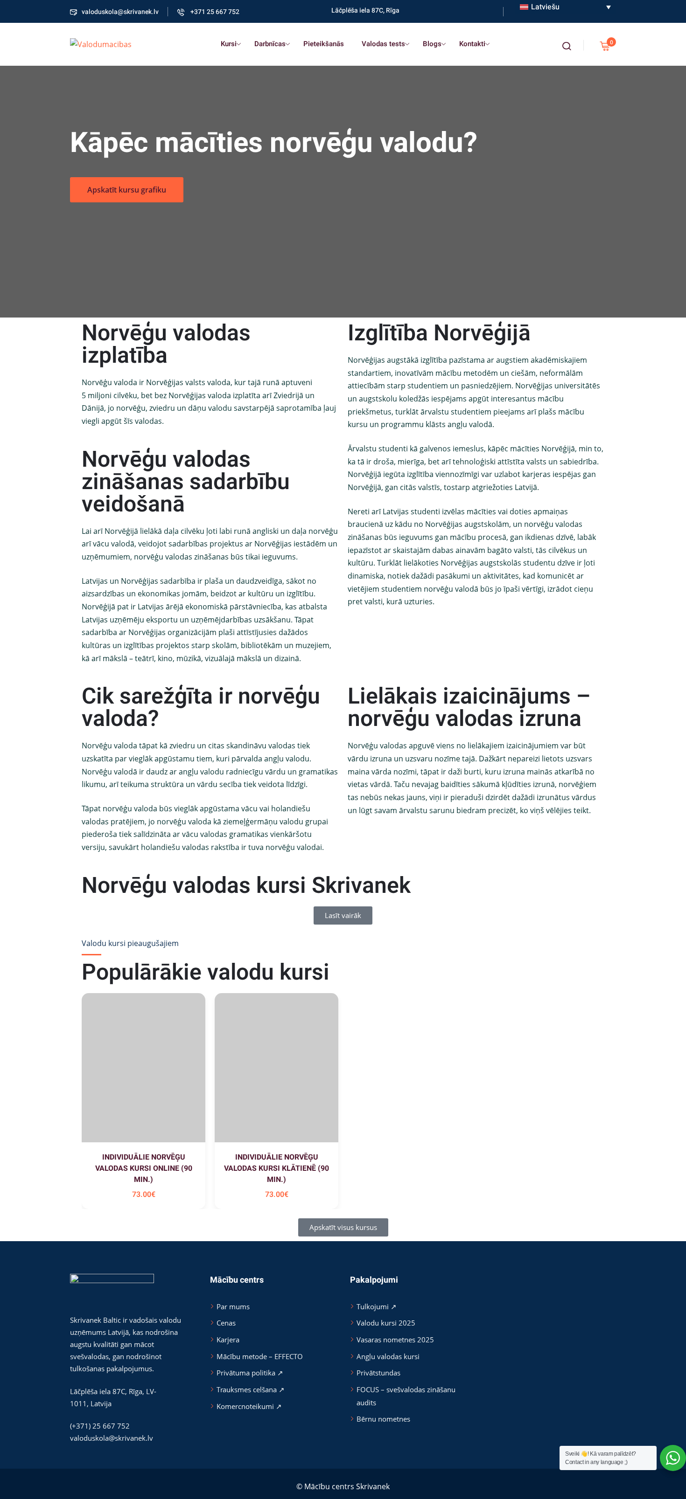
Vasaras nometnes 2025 (395, 1339)
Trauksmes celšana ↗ (251, 1389)
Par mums (233, 1306)
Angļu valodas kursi (388, 1356)
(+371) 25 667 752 (100, 1425)
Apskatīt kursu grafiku (126, 190)
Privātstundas (378, 1372)
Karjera (228, 1339)
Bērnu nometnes (383, 1418)
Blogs (432, 44)
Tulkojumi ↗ (377, 1306)
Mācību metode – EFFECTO (260, 1356)
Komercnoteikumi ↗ (249, 1406)
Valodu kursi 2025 (386, 1322)
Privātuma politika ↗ (250, 1372)
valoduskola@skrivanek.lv (120, 12)
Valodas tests (383, 44)
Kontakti (472, 44)
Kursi (229, 44)
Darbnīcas (270, 44)
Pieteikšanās (323, 44)
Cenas (226, 1322)
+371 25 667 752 (214, 12)
